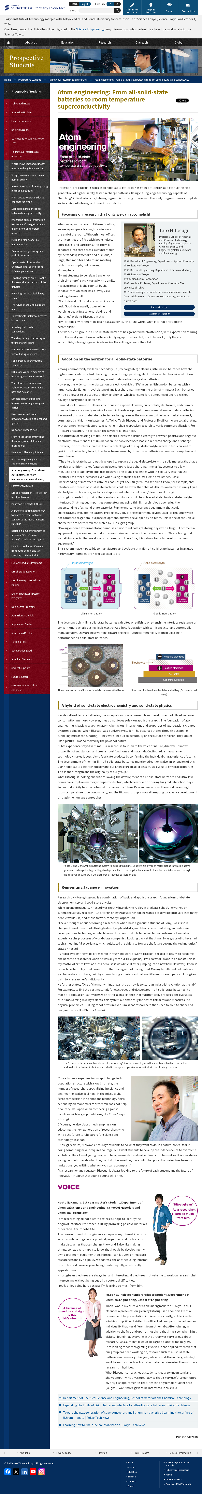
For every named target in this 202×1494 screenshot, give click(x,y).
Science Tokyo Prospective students (177, 1464)
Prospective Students (29, 79)
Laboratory (157, 307)
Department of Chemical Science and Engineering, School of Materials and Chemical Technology (127, 1398)
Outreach (131, 1481)
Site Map (102, 1452)
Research (131, 1476)
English (85, 4)
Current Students (174, 1479)
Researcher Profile (157, 313)
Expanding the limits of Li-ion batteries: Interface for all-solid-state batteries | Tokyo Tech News (126, 1405)
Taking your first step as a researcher (68, 79)
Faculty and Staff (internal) (178, 1484)
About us (25, 1452)
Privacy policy (63, 1452)
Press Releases (141, 1452)
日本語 (74, 4)
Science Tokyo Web (88, 29)
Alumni (169, 1474)
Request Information (180, 1452)
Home (7, 79)
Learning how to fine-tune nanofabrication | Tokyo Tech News (104, 1425)
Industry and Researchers (177, 1469)
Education (132, 1471)
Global (130, 1486)
